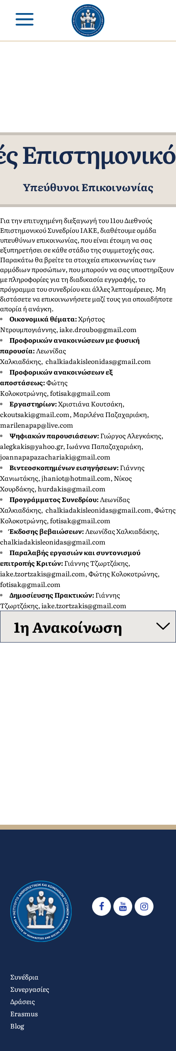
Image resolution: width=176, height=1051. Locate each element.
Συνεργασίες (29, 989)
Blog (17, 1026)
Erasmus (24, 1013)
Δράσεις (22, 1001)
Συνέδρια (24, 977)
